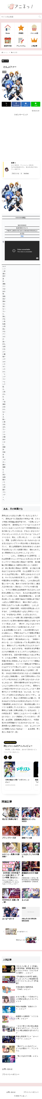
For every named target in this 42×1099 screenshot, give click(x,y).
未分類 (6, 61)
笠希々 (13, 163)
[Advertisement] (21, 137)
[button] (40, 17)
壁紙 (22, 236)
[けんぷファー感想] (12, 196)
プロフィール (15, 173)
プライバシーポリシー (10, 1074)
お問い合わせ (7, 1069)
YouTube (26, 173)
